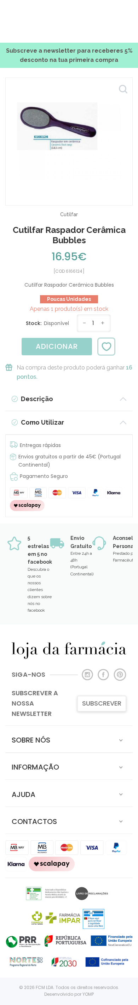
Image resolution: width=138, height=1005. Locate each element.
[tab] (69, 739)
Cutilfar (69, 214)
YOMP (88, 994)
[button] (69, 739)
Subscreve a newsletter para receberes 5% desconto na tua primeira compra (69, 55)
